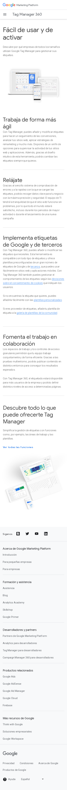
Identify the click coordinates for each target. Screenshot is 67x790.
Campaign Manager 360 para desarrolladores (28, 657)
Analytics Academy (13, 602)
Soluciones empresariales (17, 731)
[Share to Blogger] (18, 534)
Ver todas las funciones (18, 447)
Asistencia (9, 588)
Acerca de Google (48, 763)
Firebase (7, 705)
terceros (35, 266)
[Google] (9, 5)
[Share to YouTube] (37, 534)
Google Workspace (13, 738)
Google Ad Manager (14, 691)
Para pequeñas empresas (17, 562)
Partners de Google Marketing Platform (25, 636)
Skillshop (8, 609)
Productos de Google (14, 770)
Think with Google (13, 724)
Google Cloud (10, 698)
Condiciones (27, 763)
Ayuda (12, 779)
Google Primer (11, 617)
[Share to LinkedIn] (46, 534)
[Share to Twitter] (27, 534)
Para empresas (11, 569)
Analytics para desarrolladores (20, 643)
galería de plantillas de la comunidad (37, 312)
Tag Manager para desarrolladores (22, 650)
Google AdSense (12, 683)
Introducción (10, 554)
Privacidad (9, 763)
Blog (5, 595)
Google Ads (9, 676)
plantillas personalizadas (48, 300)
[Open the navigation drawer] (5, 14)
